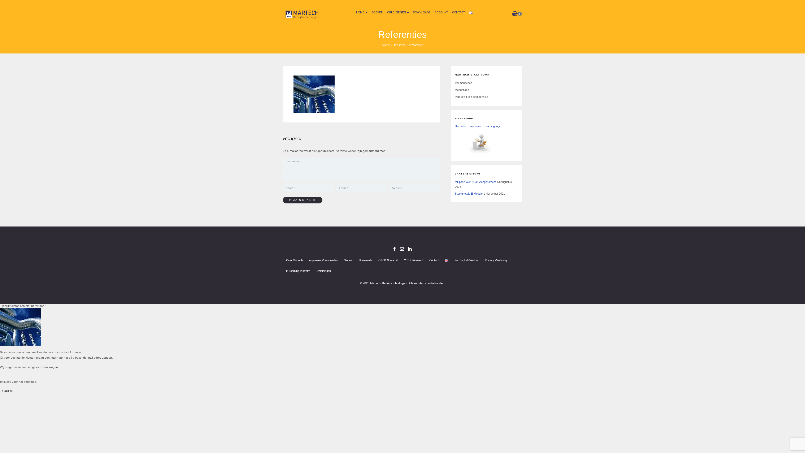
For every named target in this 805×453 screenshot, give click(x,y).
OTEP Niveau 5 (413, 260)
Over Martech (294, 260)
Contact (458, 12)
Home (360, 12)
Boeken (377, 12)
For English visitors (467, 260)
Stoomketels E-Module (469, 193)
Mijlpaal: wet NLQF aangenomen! (475, 182)
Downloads (422, 12)
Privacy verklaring (496, 260)
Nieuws (348, 260)
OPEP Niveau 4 (388, 260)
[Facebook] (394, 249)
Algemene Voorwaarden (323, 260)
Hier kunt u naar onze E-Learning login (478, 126)
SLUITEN (7, 390)
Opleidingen (397, 12)
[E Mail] (402, 249)
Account (441, 12)
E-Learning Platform (298, 270)
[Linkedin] (410, 249)
